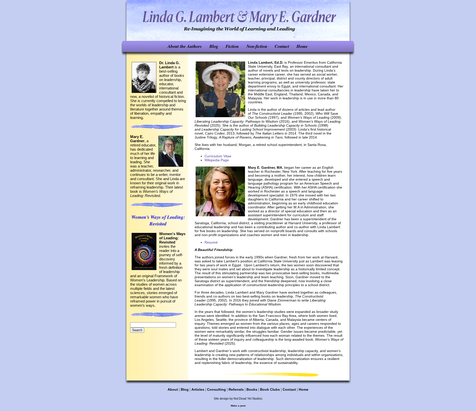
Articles (197, 389)
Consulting (216, 389)
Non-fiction (256, 46)
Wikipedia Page (217, 160)
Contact (282, 46)
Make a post (238, 405)
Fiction (232, 46)
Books (251, 389)
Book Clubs (270, 389)
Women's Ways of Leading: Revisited (158, 220)
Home (302, 46)
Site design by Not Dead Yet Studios (238, 398)
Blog (213, 46)
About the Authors (185, 46)
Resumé (211, 242)
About (173, 389)
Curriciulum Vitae (218, 156)
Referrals (236, 389)
